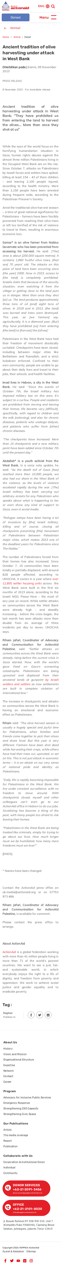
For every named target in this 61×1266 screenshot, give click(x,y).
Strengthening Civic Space (19, 1114)
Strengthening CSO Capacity (20, 1108)
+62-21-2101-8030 (27, 1209)
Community (10, 1173)
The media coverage (15, 1135)
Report (7, 1140)
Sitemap (31, 1251)
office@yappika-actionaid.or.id (24, 1212)
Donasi (16, 17)
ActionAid (9, 952)
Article (17, 37)
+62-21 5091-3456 (27, 1189)
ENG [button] (41, 6)
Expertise (9, 1065)
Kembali (15, 28)
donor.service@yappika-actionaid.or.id (27, 1193)
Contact (8, 1076)
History (8, 1048)
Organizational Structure (18, 1059)
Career (7, 1081)
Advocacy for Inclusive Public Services (27, 1097)
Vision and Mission (15, 1054)
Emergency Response (16, 1102)
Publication (10, 1146)
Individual (9, 1167)
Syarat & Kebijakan (13, 1251)
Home (6, 37)
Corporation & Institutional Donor (24, 1162)
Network (8, 1070)
